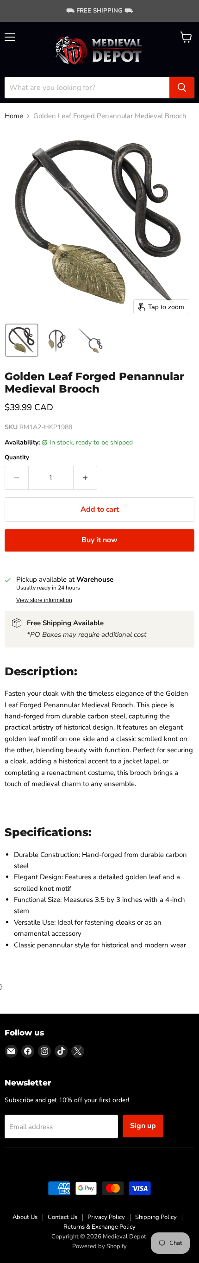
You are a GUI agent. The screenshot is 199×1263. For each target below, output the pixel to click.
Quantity (17, 457)
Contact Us (62, 1217)
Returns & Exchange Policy (99, 1227)
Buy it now (99, 540)
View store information (44, 600)
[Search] (181, 87)
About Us (24, 1217)
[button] (21, 340)
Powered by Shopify (99, 1246)
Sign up (143, 1126)
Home (14, 116)
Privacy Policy (106, 1217)
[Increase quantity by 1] (85, 478)
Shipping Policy (156, 1217)
